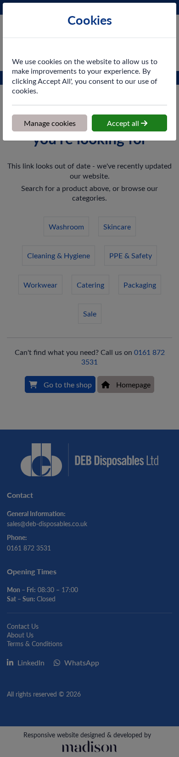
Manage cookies (50, 123)
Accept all (124, 123)
